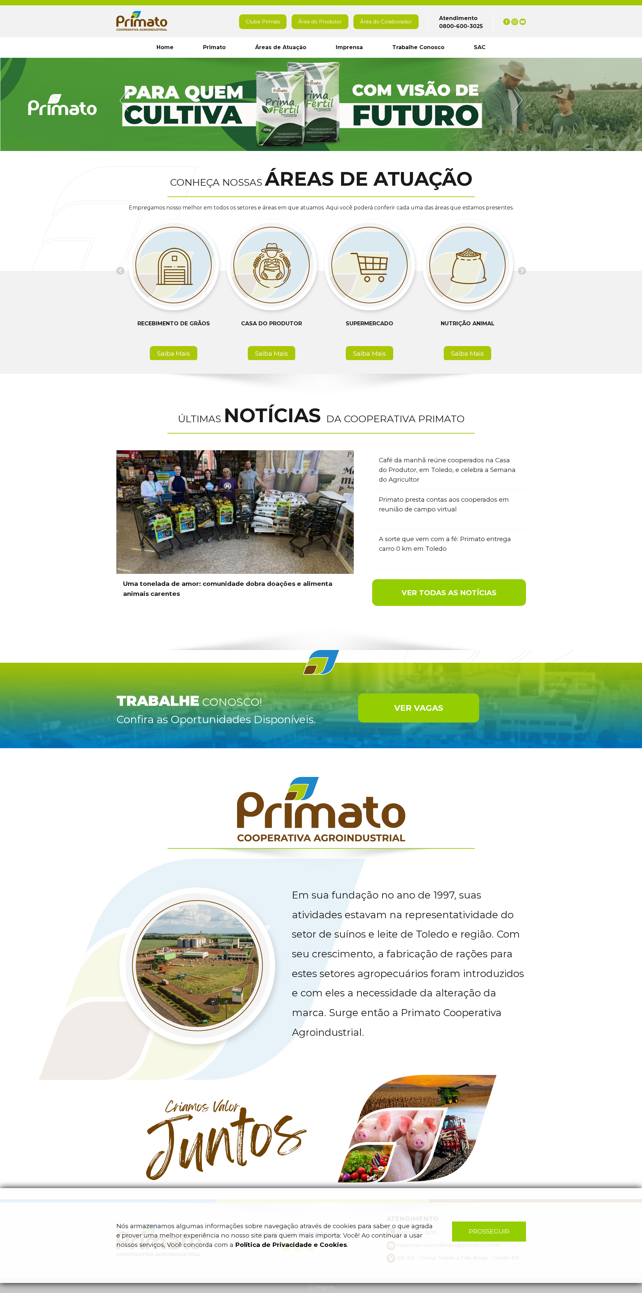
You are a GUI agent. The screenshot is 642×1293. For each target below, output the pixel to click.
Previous (125, 101)
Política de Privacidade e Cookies (291, 1245)
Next (517, 101)
